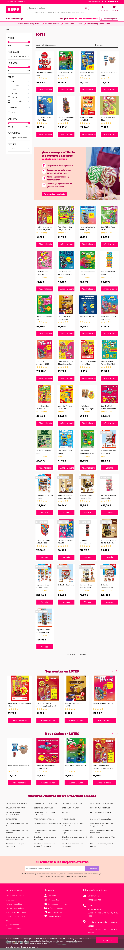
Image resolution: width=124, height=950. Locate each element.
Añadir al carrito (45, 90)
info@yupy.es (94, 899)
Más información (13, 947)
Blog (7, 920)
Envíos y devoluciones (15, 896)
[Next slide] (116, 671)
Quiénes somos (12, 925)
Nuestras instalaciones (15, 929)
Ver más (109, 468)
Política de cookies (14, 904)
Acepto (107, 940)
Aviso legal (10, 900)
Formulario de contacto (54, 194)
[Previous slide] (112, 671)
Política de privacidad (15, 908)
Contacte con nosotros (15, 916)
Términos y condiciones (16, 912)
